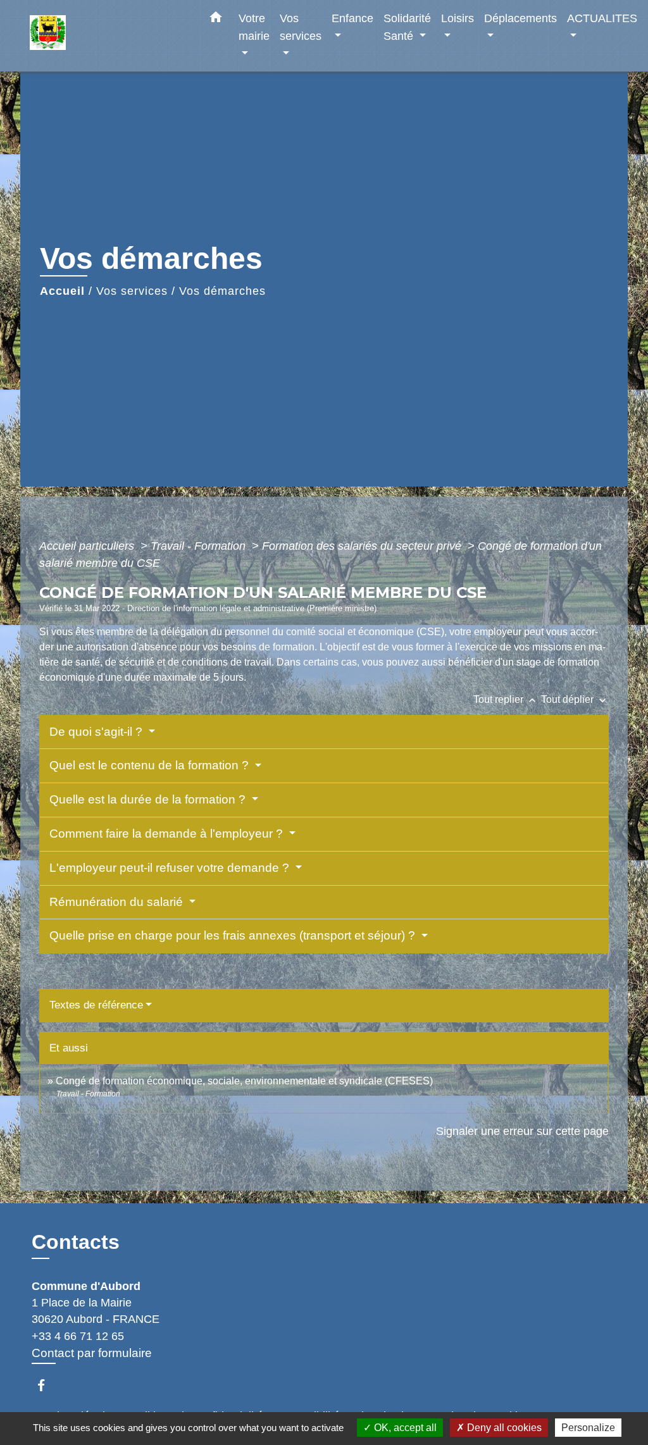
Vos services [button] (300, 26)
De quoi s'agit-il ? (97, 731)
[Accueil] (109, 35)
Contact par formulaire (92, 1353)
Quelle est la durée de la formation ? (149, 799)
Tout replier (506, 699)
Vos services (132, 291)
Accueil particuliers (88, 546)
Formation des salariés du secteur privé (363, 546)
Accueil (62, 291)
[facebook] (47, 1385)
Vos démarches (222, 291)
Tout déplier (575, 699)
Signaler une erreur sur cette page (522, 1131)
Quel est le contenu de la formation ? (150, 765)
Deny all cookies (503, 1427)
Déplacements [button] (520, 18)
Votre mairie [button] (254, 26)
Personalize (588, 1427)
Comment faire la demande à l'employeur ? (167, 833)
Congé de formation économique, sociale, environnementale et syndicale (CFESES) (244, 1081)
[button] (216, 19)
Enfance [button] (352, 18)
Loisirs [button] (457, 18)
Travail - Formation (200, 546)
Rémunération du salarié (117, 902)
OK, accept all (404, 1427)
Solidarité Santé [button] (407, 26)
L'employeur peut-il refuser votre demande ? (170, 867)
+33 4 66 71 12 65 (78, 1336)
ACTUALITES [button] (602, 18)
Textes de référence (96, 1005)
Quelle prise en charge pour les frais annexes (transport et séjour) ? (233, 935)
